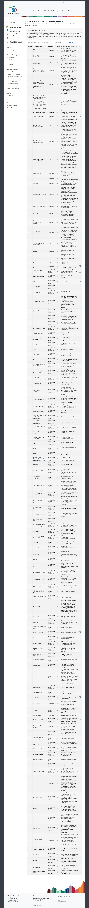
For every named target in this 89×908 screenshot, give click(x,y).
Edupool (69, 2)
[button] (33, 11)
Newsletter (79, 2)
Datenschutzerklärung (61, 901)
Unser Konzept (57, 2)
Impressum (59, 902)
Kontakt (61, 2)
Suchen (71, 42)
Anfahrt (10, 903)
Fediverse (65, 2)
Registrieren (74, 2)
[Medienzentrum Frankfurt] (13, 10)
